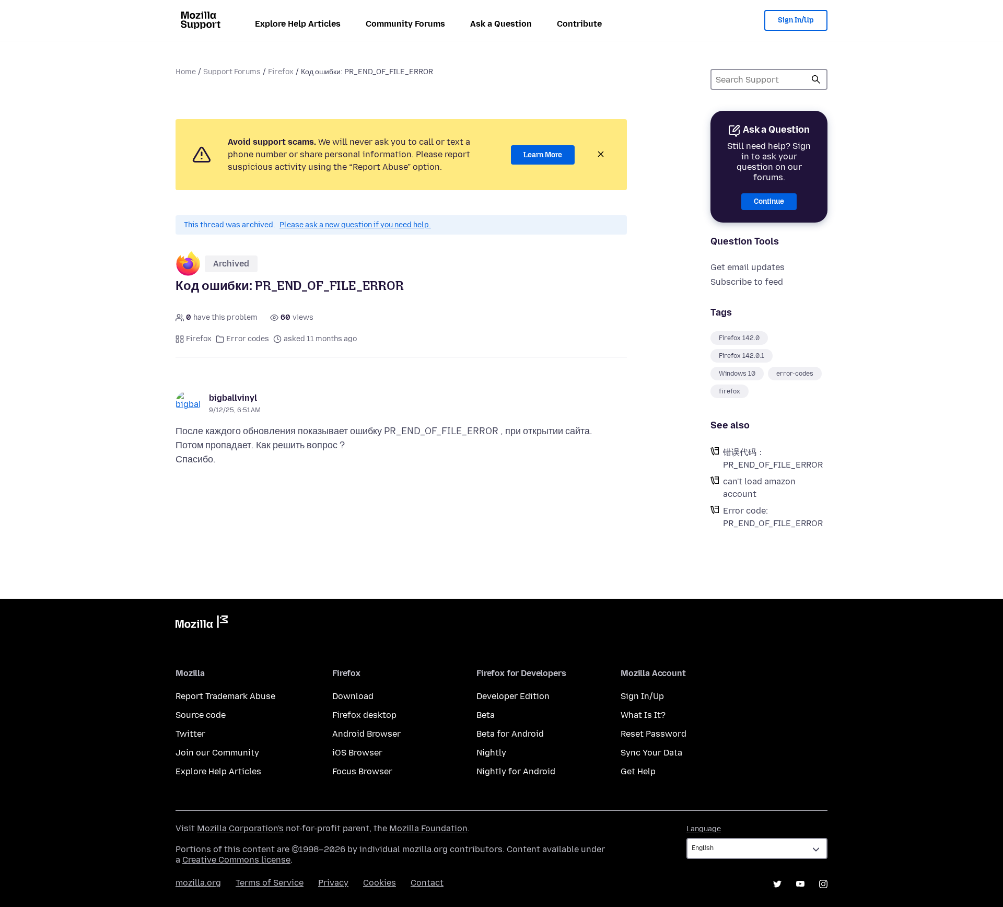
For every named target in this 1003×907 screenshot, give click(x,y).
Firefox (281, 71)
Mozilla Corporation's (240, 828)
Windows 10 (737, 373)
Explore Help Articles (298, 24)
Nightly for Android (515, 771)
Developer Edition (513, 696)
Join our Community (217, 753)
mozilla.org (198, 883)
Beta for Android (510, 734)
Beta (485, 715)
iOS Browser (357, 753)
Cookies (379, 883)
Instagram (823, 884)
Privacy (333, 883)
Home (186, 71)
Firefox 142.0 (739, 338)
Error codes (247, 338)
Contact (427, 883)
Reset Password (653, 734)
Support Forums (232, 71)
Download (353, 696)
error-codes (794, 373)
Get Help (638, 771)
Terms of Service (270, 883)
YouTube (800, 884)
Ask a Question (501, 24)
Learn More (542, 154)
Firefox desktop (364, 715)
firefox (729, 391)
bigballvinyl (233, 398)
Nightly (491, 753)
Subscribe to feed (746, 282)
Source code (201, 715)
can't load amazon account (759, 487)
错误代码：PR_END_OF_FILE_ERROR (773, 458)
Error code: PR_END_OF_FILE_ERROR (773, 517)
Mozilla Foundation (428, 828)
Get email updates (747, 267)
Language (703, 828)
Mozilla (202, 623)
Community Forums (405, 24)
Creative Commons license (236, 860)
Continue (769, 201)
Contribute (579, 24)
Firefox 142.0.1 (741, 355)
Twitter (190, 734)
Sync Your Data (651, 753)
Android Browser (366, 734)
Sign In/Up (796, 20)
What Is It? (643, 715)
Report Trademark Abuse (225, 696)
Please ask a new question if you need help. (355, 224)
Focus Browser (362, 771)
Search (816, 79)
